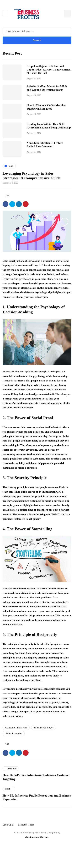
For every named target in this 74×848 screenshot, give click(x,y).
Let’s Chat (8, 824)
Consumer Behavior (16, 727)
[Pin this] (26, 204)
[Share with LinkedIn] (19, 204)
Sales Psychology (43, 727)
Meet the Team (26, 824)
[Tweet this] (12, 204)
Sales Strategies (13, 733)
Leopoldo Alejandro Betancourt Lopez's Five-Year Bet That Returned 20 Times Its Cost (49, 69)
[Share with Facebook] (5, 204)
